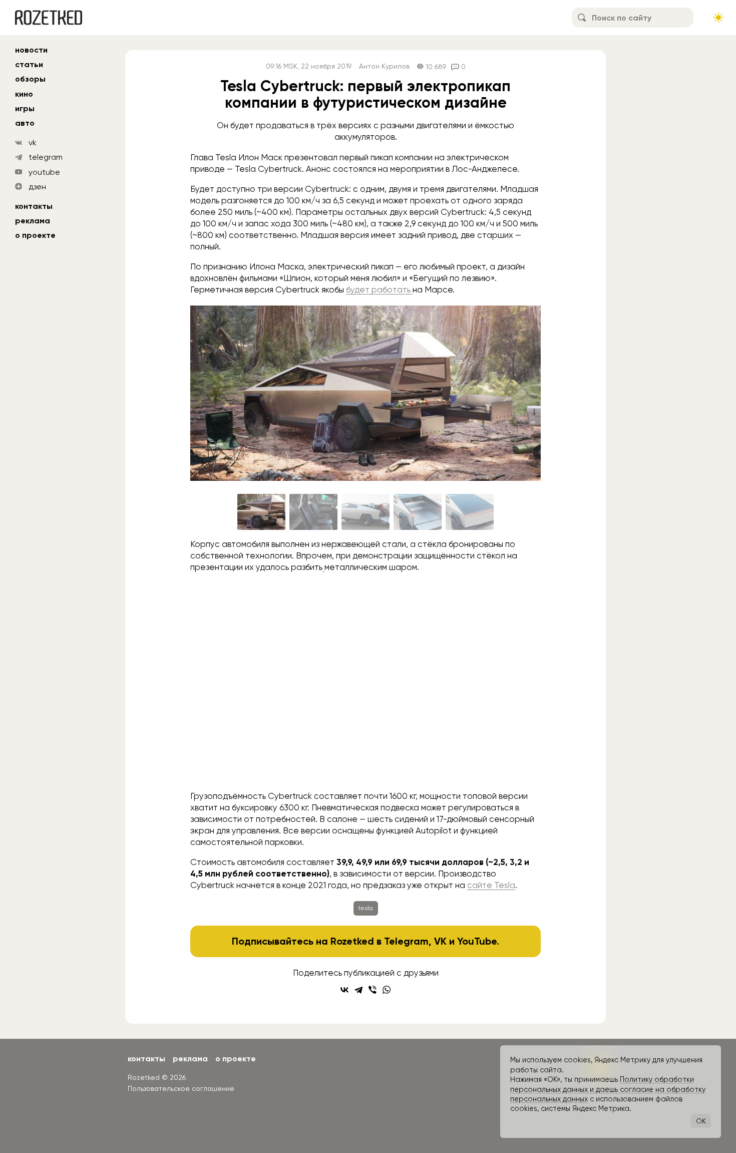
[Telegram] (358, 990)
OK (701, 1121)
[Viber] (372, 990)
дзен (37, 186)
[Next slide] (525, 393)
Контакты (34, 206)
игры (25, 108)
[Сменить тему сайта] (718, 18)
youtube (44, 172)
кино (24, 94)
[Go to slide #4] (418, 512)
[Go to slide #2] (313, 512)
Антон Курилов (384, 66)
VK (440, 941)
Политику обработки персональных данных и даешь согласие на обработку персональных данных (607, 1089)
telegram (46, 157)
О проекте (35, 235)
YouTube (477, 941)
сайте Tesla (491, 885)
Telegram (406, 941)
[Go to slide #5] (470, 512)
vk (33, 142)
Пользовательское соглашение (181, 1088)
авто (25, 123)
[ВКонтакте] (344, 990)
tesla (365, 908)
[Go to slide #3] (365, 512)
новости (31, 50)
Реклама (32, 220)
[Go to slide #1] (261, 512)
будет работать (379, 289)
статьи (29, 64)
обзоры (30, 79)
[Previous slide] (205, 393)
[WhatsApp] (387, 990)
